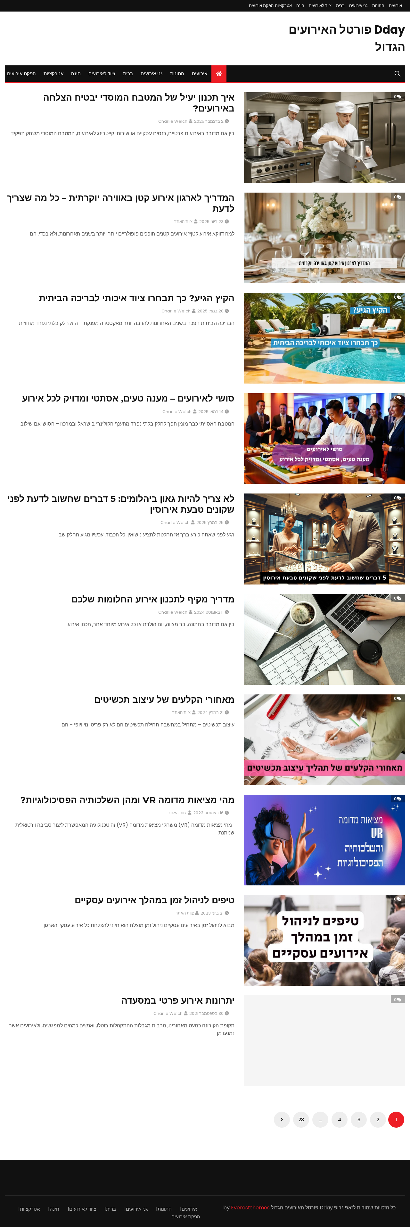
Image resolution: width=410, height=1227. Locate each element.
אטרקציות (283, 6)
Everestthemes (250, 1207)
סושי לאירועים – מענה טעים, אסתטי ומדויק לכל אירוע (128, 398)
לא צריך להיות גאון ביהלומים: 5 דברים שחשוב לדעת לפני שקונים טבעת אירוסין (120, 504)
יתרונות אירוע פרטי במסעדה (177, 1000)
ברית (340, 6)
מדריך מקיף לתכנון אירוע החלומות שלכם (152, 599)
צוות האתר (183, 222)
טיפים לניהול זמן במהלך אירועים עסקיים (154, 900)
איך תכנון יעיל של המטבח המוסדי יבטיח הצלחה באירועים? (138, 103)
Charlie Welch (172, 121)
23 (301, 1119)
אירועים (395, 6)
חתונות (378, 6)
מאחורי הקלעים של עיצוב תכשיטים (164, 699)
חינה (300, 6)
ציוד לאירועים (320, 6)
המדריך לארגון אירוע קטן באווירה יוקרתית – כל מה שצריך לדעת (120, 203)
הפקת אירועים (261, 6)
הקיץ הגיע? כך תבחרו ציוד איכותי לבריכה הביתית (136, 298)
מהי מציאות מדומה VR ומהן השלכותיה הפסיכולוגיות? (127, 799)
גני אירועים (358, 6)
